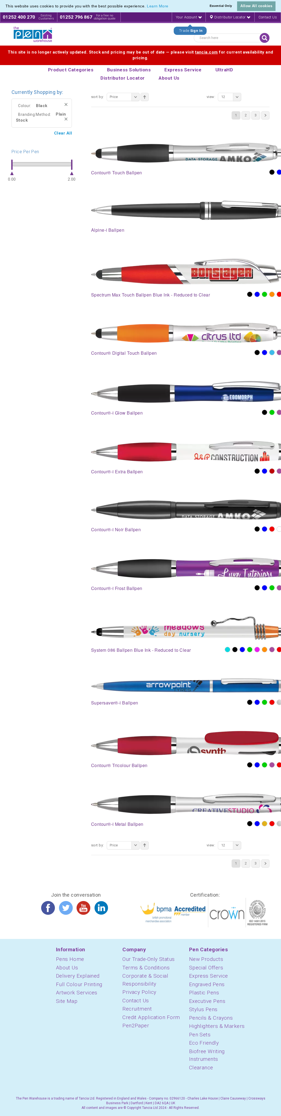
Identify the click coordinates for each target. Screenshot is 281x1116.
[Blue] (257, 294)
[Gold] (264, 823)
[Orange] (272, 294)
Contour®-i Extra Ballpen (117, 471)
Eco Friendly (204, 1043)
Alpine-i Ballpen (107, 230)
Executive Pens (207, 1001)
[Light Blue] (272, 352)
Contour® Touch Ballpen (116, 172)
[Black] (272, 172)
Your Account (187, 17)
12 (223, 97)
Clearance (201, 1067)
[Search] (264, 38)
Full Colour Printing (79, 984)
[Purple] (272, 649)
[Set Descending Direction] (144, 97)
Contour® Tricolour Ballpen (119, 765)
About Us (67, 967)
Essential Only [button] (221, 5)
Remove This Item (66, 104)
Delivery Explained (78, 976)
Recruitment (137, 1009)
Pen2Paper (135, 1025)
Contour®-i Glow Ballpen (117, 413)
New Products (206, 959)
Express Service (208, 976)
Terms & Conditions (146, 967)
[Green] (264, 294)
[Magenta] (257, 649)
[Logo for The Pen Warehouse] (33, 34)
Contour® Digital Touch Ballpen (124, 353)
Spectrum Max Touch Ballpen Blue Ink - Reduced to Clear (150, 295)
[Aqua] (227, 649)
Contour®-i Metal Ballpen (117, 824)
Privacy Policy (139, 992)
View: (211, 97)
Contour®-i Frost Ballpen (116, 588)
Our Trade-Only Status (148, 959)
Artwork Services (76, 992)
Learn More (157, 6)
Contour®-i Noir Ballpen (116, 529)
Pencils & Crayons (211, 1018)
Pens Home (70, 959)
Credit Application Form (151, 1017)
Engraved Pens (207, 984)
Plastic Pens (204, 992)
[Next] (265, 115)
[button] (170, 6)
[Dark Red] (272, 471)
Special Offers (206, 967)
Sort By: (97, 97)
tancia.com (206, 52)
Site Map (67, 1001)
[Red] (272, 529)
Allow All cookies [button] (256, 6)
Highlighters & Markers (217, 1026)
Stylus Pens (203, 1009)
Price (114, 97)
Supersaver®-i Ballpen (114, 703)
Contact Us (267, 17)
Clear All (63, 133)
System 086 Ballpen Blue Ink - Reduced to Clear (141, 650)
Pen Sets (200, 1034)
